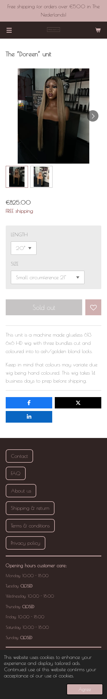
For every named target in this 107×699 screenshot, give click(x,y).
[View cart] (98, 30)
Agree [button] (84, 689)
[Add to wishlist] (93, 307)
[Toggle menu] (9, 30)
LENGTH (19, 234)
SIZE (15, 264)
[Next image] (92, 116)
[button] (17, 177)
